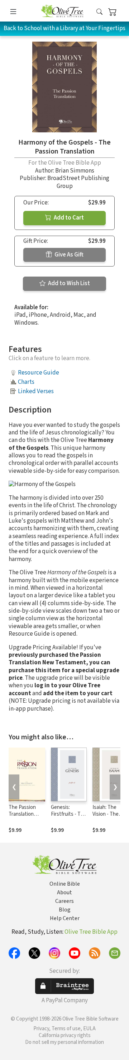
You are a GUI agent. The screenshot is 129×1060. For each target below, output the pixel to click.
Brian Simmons (74, 170)
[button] (99, 12)
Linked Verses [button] (36, 391)
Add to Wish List (68, 283)
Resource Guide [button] (38, 372)
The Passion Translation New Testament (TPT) (27, 817)
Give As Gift (68, 254)
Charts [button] (26, 382)
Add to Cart (68, 217)
